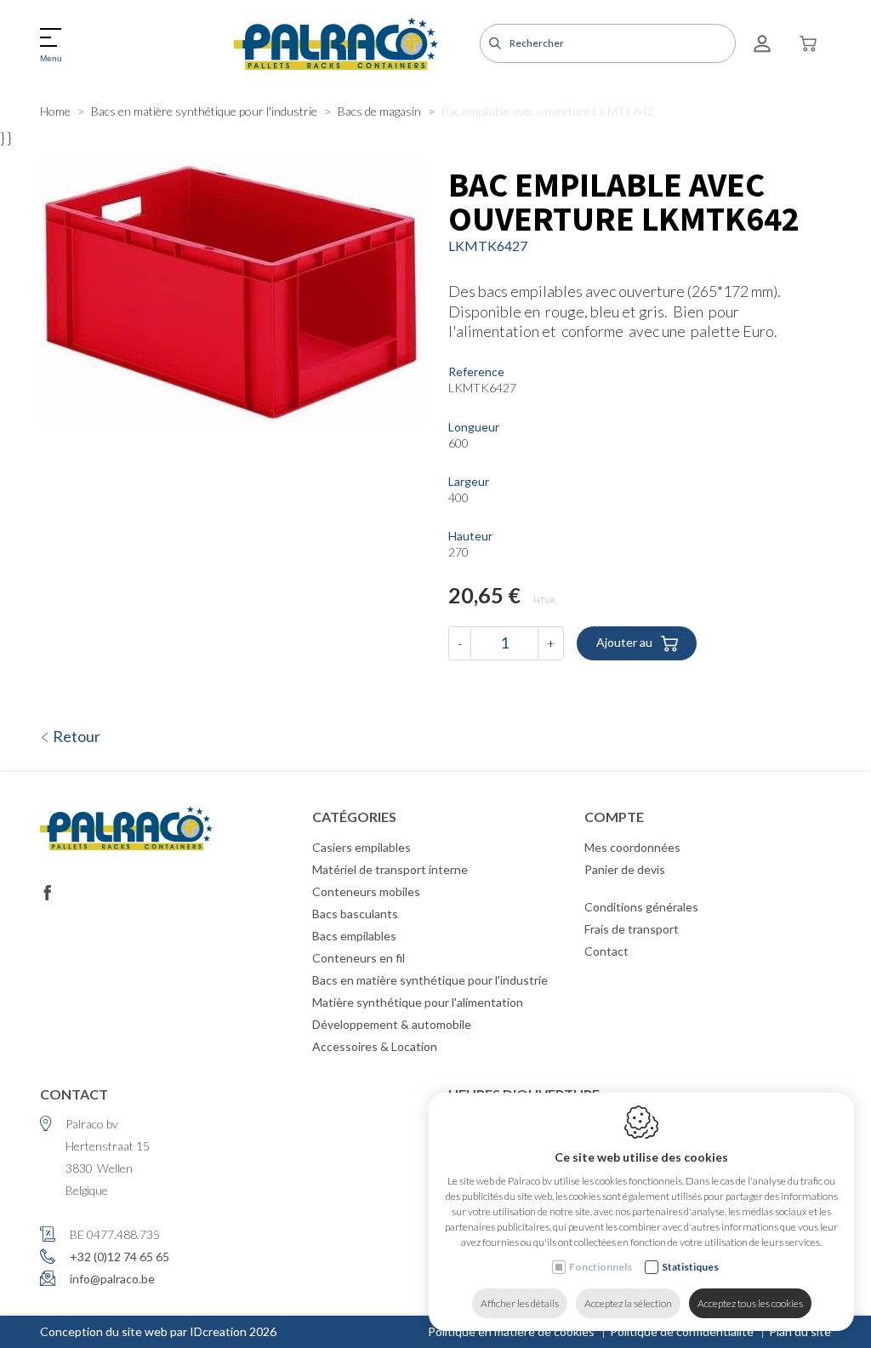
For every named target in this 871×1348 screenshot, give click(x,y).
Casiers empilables (361, 847)
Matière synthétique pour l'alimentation (417, 1002)
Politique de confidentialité (682, 1331)
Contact (606, 951)
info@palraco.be (112, 1278)
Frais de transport (631, 929)
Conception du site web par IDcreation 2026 (158, 1331)
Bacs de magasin (379, 111)
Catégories (354, 816)
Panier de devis (624, 869)
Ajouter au (624, 641)
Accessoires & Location (374, 1046)
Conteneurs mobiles (366, 891)
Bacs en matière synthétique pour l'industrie (204, 111)
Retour (75, 736)
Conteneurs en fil (358, 958)
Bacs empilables (354, 935)
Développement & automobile (391, 1024)
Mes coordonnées (632, 847)
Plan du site (800, 1331)
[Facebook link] (47, 893)
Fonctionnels (600, 1266)
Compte (614, 816)
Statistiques (690, 1266)
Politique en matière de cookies (511, 1331)
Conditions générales (641, 907)
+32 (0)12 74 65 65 (119, 1256)
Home (55, 111)
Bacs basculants (355, 913)
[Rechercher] (493, 43)
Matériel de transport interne (390, 869)
